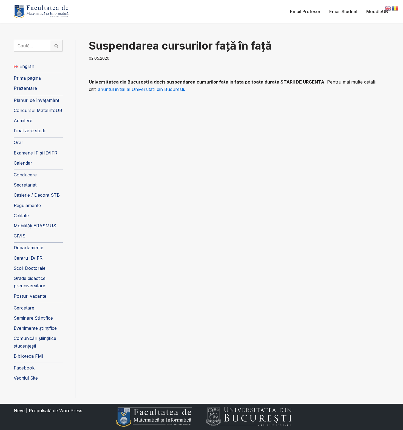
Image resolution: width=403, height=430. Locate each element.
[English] (388, 7)
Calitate (21, 215)
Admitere (23, 120)
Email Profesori (306, 11)
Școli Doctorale (30, 268)
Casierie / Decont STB (37, 195)
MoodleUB (377, 11)
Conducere (25, 174)
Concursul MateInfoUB (38, 110)
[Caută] (56, 46)
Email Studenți (344, 11)
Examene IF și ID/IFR (35, 153)
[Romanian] (395, 7)
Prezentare (25, 88)
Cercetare (24, 308)
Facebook (24, 368)
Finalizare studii (30, 130)
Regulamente (27, 205)
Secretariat (25, 185)
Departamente (28, 247)
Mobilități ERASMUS (35, 225)
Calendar (23, 163)
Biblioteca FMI (28, 356)
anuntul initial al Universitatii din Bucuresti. (141, 89)
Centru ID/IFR (28, 258)
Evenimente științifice (35, 328)
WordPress (70, 410)
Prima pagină (27, 78)
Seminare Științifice (33, 318)
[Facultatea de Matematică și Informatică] (41, 11)
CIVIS (19, 236)
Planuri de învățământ (36, 100)
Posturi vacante (30, 296)
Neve (19, 410)
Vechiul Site (26, 378)
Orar (18, 142)
